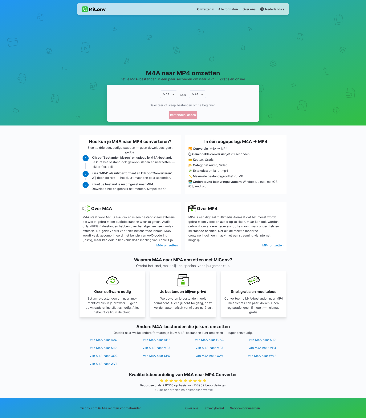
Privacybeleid (214, 408)
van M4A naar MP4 (262, 348)
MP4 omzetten (272, 245)
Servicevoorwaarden (245, 408)
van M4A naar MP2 (156, 348)
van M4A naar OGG (104, 356)
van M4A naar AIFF (156, 340)
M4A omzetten (167, 245)
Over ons (191, 408)
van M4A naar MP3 (209, 348)
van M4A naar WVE (104, 364)
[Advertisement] (183, 42)
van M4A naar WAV (209, 356)
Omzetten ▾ (205, 9)
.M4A (165, 94)
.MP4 (194, 94)
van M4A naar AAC (103, 340)
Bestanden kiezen (183, 115)
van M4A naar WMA (262, 356)
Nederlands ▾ (274, 9)
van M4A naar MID (262, 340)
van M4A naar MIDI (103, 348)
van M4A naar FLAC (209, 340)
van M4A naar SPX (156, 356)
